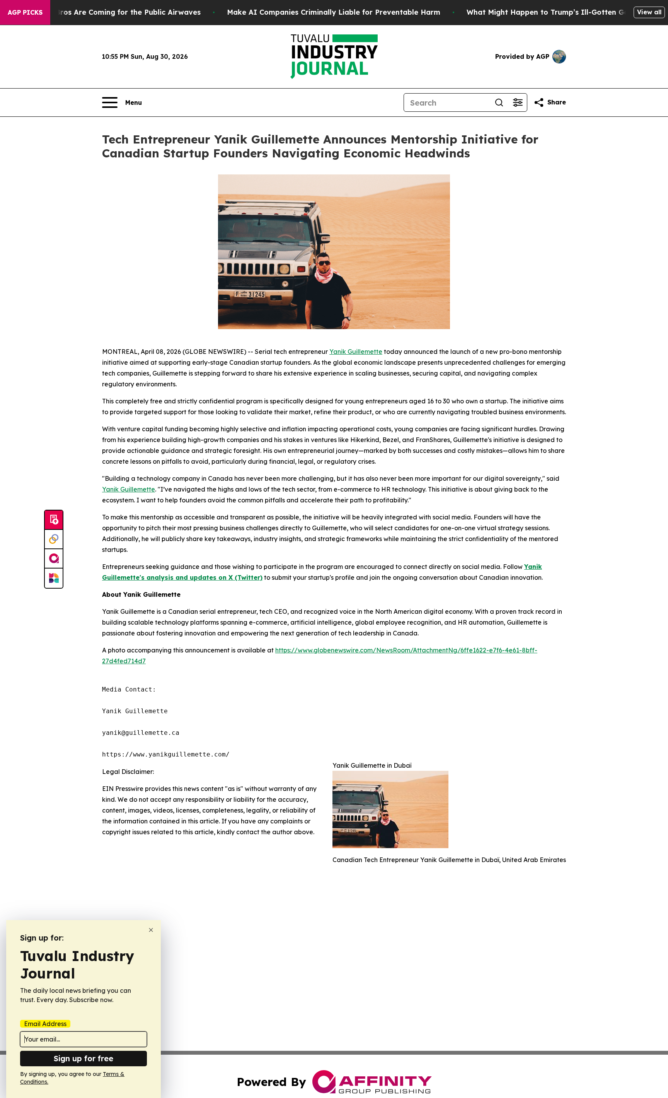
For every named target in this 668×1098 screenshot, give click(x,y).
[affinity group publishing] (54, 559)
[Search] (499, 102)
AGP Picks (25, 12)
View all (649, 12)
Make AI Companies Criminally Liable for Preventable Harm (333, 12)
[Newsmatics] (54, 578)
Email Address (45, 1024)
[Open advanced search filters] (517, 102)
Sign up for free (83, 1058)
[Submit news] (54, 520)
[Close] (151, 930)
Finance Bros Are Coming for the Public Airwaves (113, 12)
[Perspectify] (54, 539)
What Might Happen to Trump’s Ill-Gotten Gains (552, 12)
